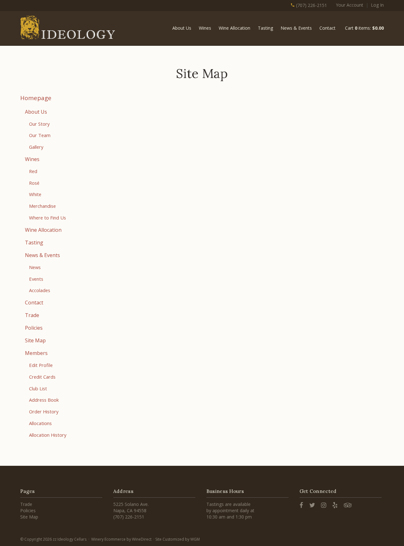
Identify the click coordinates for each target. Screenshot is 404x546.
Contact (327, 28)
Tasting (265, 28)
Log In (377, 5)
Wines (205, 28)
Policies (34, 327)
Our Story (39, 124)
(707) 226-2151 (311, 5)
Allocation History (47, 435)
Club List (38, 388)
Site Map (35, 340)
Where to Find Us (47, 217)
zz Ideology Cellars (67, 27)
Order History (43, 411)
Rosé (34, 183)
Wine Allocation (234, 28)
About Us (181, 28)
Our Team (39, 135)
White (35, 194)
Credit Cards (42, 377)
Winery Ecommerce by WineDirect (121, 539)
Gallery (36, 147)
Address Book (44, 400)
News (35, 267)
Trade (32, 315)
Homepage (35, 98)
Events (36, 279)
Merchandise (42, 206)
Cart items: (364, 28)
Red (33, 171)
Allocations (40, 423)
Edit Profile (41, 365)
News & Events (296, 28)
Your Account (349, 5)
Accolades (39, 290)
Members (36, 353)
